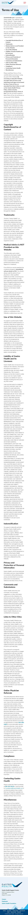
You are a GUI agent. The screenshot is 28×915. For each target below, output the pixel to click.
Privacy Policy (15, 910)
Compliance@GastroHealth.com (14, 788)
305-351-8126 (9, 786)
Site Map (19, 912)
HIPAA (4, 910)
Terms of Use (13, 912)
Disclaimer (9, 910)
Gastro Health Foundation (9, 903)
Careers (4, 899)
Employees (5, 901)
